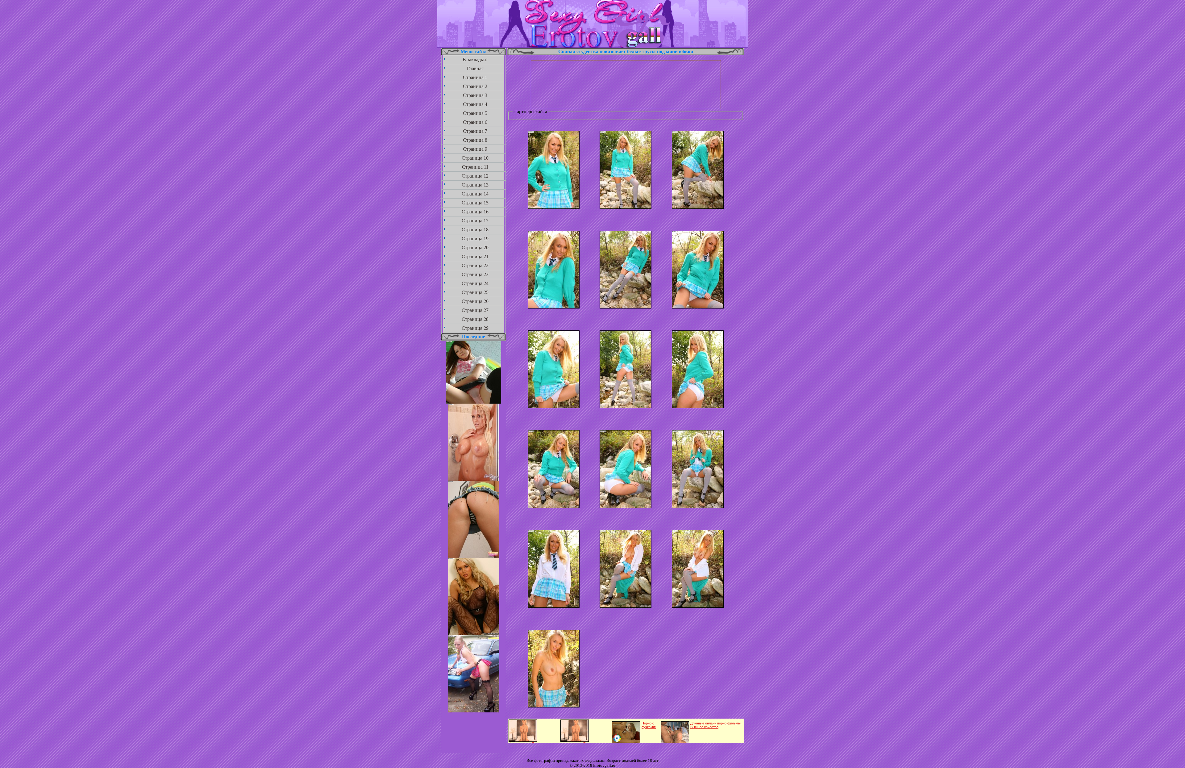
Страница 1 (475, 77)
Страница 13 (475, 184)
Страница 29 (475, 328)
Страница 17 (475, 220)
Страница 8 (475, 140)
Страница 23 (475, 274)
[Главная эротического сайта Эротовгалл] (592, 46)
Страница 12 (475, 175)
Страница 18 (475, 229)
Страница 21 (475, 256)
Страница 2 (475, 86)
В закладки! (475, 59)
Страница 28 (475, 319)
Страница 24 (475, 283)
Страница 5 (475, 113)
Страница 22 (475, 265)
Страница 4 (475, 104)
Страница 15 (475, 202)
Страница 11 (475, 167)
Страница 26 (475, 301)
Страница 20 (475, 247)
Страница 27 (475, 310)
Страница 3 (475, 95)
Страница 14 (475, 193)
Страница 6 (475, 122)
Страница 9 (475, 149)
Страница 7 (475, 131)
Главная (475, 68)
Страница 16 (475, 211)
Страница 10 (475, 158)
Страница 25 (475, 292)
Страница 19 (475, 238)
